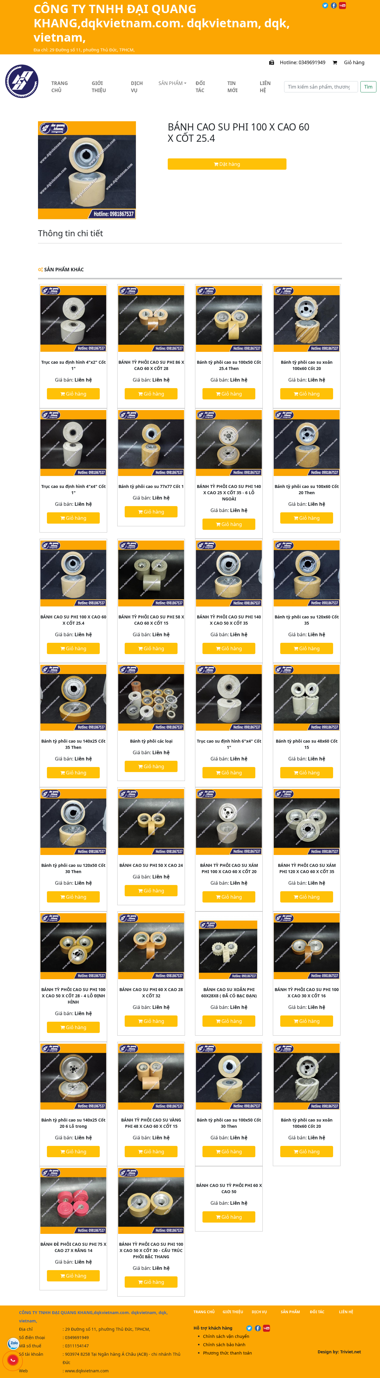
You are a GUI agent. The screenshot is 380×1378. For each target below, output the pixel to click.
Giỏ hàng (358, 62)
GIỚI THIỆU (233, 1311)
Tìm (368, 87)
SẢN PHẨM (290, 1311)
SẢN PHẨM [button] (171, 83)
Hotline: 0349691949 (299, 62)
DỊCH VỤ (259, 1311)
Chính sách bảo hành (224, 1344)
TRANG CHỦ (204, 1311)
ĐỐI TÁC (317, 1311)
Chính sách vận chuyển (226, 1336)
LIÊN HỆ (346, 1311)
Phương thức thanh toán (227, 1353)
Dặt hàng (229, 164)
